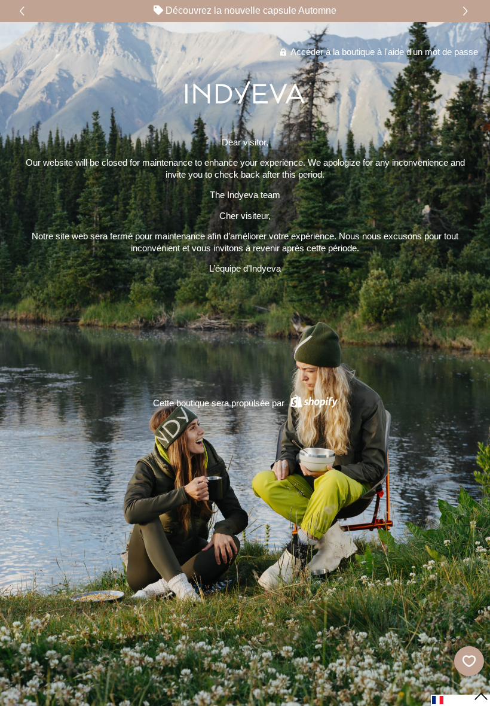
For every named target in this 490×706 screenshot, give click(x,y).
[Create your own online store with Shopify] (312, 403)
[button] (467, 11)
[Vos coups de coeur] (469, 661)
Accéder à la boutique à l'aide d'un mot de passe (383, 52)
